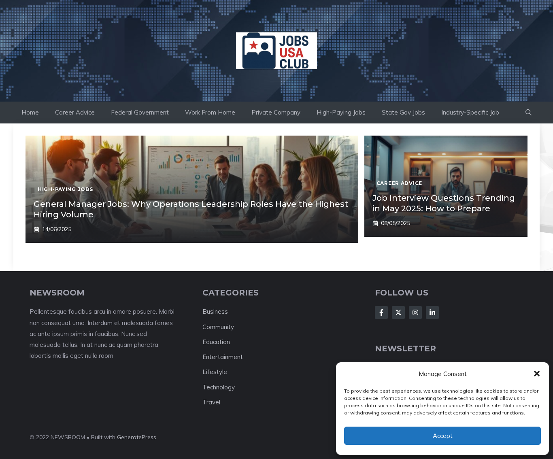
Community (218, 327)
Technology (218, 387)
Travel (211, 402)
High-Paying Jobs (341, 112)
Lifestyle (214, 372)
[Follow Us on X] (398, 312)
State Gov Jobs (403, 112)
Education (216, 342)
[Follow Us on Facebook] (381, 312)
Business (215, 311)
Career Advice (75, 112)
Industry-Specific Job (470, 112)
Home (30, 112)
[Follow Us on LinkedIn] (432, 312)
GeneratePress (136, 437)
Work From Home (210, 112)
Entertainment (222, 357)
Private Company (275, 112)
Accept (443, 436)
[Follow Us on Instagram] (415, 312)
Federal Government (140, 112)
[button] (537, 374)
